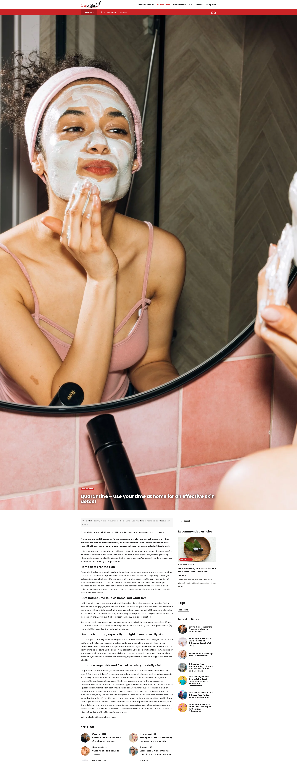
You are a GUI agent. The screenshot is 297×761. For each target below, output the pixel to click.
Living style (211, 4)
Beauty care (87, 489)
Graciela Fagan (91, 532)
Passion (199, 4)
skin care (183, 610)
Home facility (179, 4)
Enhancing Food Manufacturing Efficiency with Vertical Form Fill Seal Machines (201, 667)
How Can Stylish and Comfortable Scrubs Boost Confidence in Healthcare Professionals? (199, 681)
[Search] (181, 521)
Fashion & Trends (146, 4)
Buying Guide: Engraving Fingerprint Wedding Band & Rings (127, 12)
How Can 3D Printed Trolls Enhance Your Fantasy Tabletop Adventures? (201, 695)
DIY (190, 4)
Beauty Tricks (163, 4)
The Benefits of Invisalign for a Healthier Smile (201, 654)
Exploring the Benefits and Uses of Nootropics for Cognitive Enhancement (200, 707)
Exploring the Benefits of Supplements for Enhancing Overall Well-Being (200, 641)
